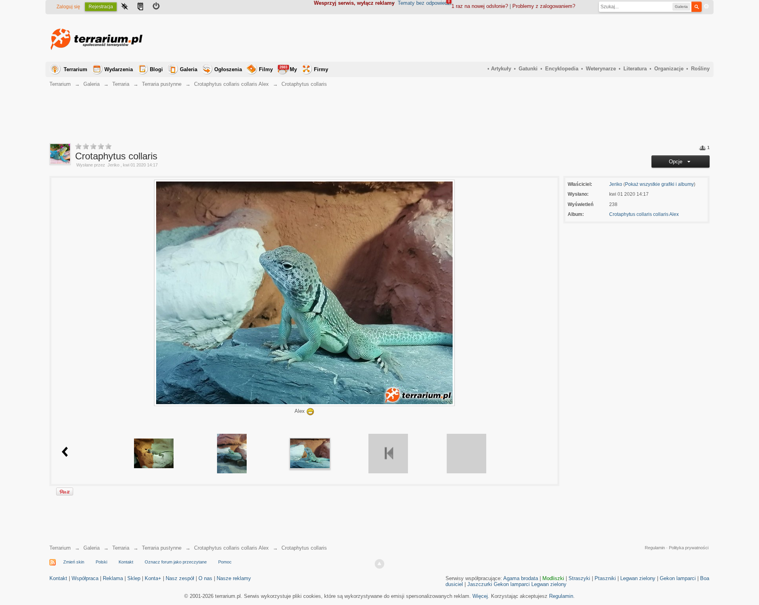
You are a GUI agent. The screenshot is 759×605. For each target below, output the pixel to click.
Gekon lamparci (678, 578)
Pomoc (225, 562)
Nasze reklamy (234, 578)
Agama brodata (520, 578)
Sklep (133, 578)
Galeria (188, 69)
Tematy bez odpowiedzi (424, 3)
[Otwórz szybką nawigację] (124, 7)
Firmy (321, 69)
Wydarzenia (118, 69)
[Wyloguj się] (156, 7)
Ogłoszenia (228, 69)
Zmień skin (73, 562)
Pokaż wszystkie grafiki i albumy (659, 184)
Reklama (113, 578)
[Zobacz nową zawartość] (140, 7)
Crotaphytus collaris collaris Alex (644, 214)
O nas (205, 578)
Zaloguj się (68, 6)
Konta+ (153, 578)
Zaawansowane (706, 6)
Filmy (266, 69)
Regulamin (655, 547)
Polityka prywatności (688, 547)
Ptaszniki (605, 578)
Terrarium (75, 69)
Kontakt (126, 562)
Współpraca (85, 578)
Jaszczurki (479, 584)
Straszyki (579, 578)
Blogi (156, 69)
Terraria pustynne (161, 548)
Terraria (120, 548)
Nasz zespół (180, 578)
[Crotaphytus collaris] (154, 453)
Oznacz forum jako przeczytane (176, 562)
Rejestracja (101, 6)
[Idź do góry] (379, 564)
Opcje (677, 161)
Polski (101, 562)
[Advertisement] (566, 38)
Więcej (480, 596)
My (288, 68)
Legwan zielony (637, 578)
